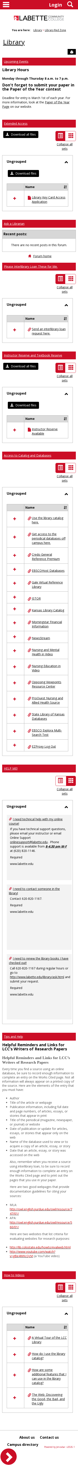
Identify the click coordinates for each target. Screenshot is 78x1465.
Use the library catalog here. (47, 520)
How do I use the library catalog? (48, 1356)
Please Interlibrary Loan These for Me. (31, 266)
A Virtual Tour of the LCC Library (49, 1339)
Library (37, 30)
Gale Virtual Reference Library (47, 584)
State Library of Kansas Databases (48, 716)
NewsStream (41, 638)
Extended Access (16, 123)
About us (27, 1437)
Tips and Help (13, 1036)
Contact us (49, 1437)
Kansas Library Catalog (48, 610)
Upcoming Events (16, 61)
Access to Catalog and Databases (27, 455)
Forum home (42, 256)
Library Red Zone (55, 30)
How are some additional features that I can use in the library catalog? (49, 1376)
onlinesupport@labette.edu (29, 842)
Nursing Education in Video (46, 668)
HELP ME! (11, 768)
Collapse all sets (65, 146)
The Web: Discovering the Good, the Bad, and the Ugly (48, 1399)
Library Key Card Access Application (48, 199)
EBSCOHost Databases (48, 571)
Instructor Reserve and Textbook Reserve (33, 355)
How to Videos (14, 1275)
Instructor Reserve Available (45, 431)
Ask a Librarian (14, 224)
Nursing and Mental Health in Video (45, 652)
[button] (20, 134)
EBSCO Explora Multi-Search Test (47, 732)
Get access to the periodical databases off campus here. (48, 538)
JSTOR (36, 598)
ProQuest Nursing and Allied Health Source (47, 700)
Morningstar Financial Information (47, 624)
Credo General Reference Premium (46, 556)
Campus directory (22, 1444)
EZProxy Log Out (44, 746)
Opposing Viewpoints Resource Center (46, 684)
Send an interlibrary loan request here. (49, 331)
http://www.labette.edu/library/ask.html (37, 977)
